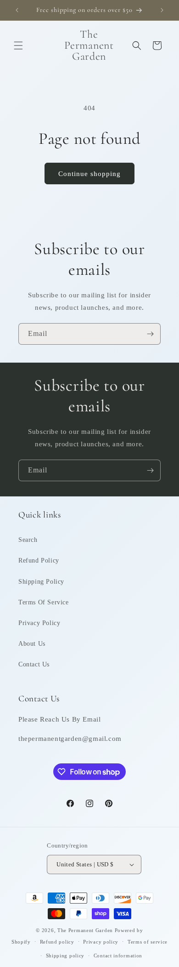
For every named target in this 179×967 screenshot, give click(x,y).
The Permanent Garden (85, 930)
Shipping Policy (41, 581)
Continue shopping (89, 173)
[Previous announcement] (17, 10)
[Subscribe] (150, 334)
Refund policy (57, 941)
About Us (31, 643)
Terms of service (148, 941)
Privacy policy (100, 941)
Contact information (118, 955)
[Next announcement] (162, 10)
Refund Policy (38, 560)
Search (28, 539)
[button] (18, 45)
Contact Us (34, 664)
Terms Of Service (43, 602)
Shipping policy (65, 955)
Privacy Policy (39, 623)
